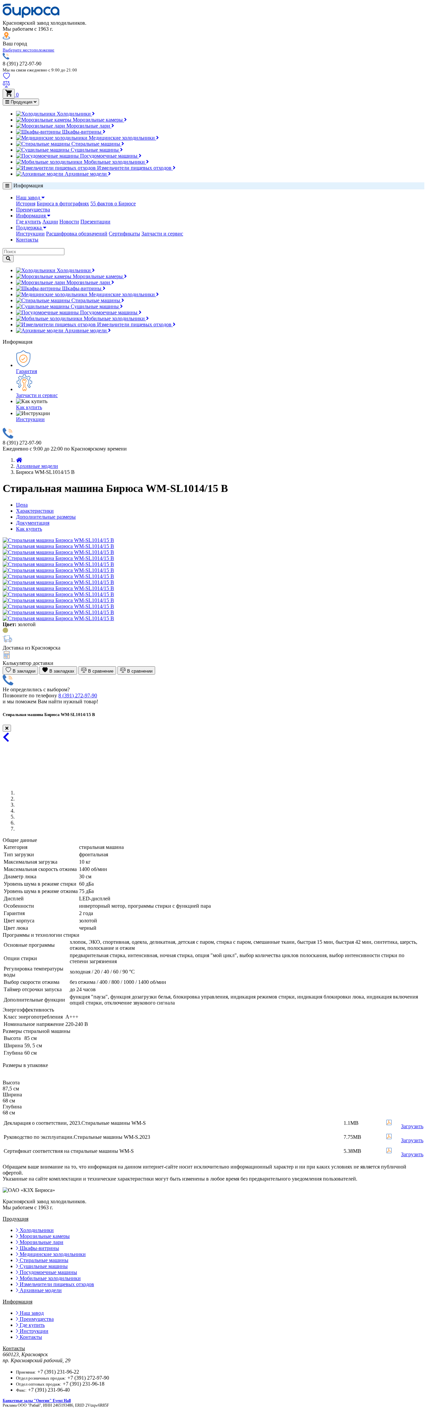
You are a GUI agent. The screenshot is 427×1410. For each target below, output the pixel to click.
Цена (22, 505)
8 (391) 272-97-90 (77, 695)
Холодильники (73, 114)
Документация (32, 523)
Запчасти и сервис (162, 233)
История (25, 203)
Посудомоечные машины (109, 156)
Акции (50, 221)
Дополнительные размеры (46, 517)
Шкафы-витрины (82, 132)
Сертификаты (124, 233)
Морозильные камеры (97, 120)
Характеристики (35, 511)
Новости (69, 221)
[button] (28, 49)
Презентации (95, 221)
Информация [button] (31, 215)
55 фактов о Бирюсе (113, 203)
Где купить (28, 221)
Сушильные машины (94, 150)
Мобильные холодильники (114, 162)
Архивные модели (85, 174)
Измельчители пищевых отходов (134, 168)
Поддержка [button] (29, 227)
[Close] (7, 728)
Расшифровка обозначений (76, 233)
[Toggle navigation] (7, 185)
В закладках (61, 671)
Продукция (21, 102)
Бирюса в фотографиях (63, 203)
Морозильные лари (88, 126)
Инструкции (30, 233)
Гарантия (26, 371)
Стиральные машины (95, 144)
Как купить (29, 407)
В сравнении (139, 671)
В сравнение (100, 671)
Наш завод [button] (28, 197)
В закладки (23, 671)
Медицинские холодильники (121, 138)
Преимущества (33, 209)
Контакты (27, 239)
